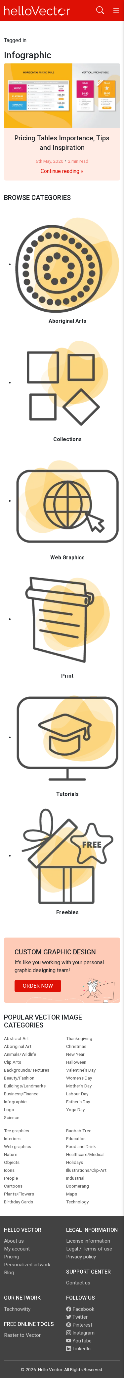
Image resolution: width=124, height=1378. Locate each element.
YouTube (81, 1341)
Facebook (82, 1309)
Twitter (79, 1317)
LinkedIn (81, 1349)
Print (67, 676)
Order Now (38, 986)
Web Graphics (67, 557)
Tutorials (67, 794)
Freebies (67, 912)
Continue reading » (62, 171)
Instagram (83, 1333)
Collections (67, 439)
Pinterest (81, 1325)
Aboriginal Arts (67, 321)
